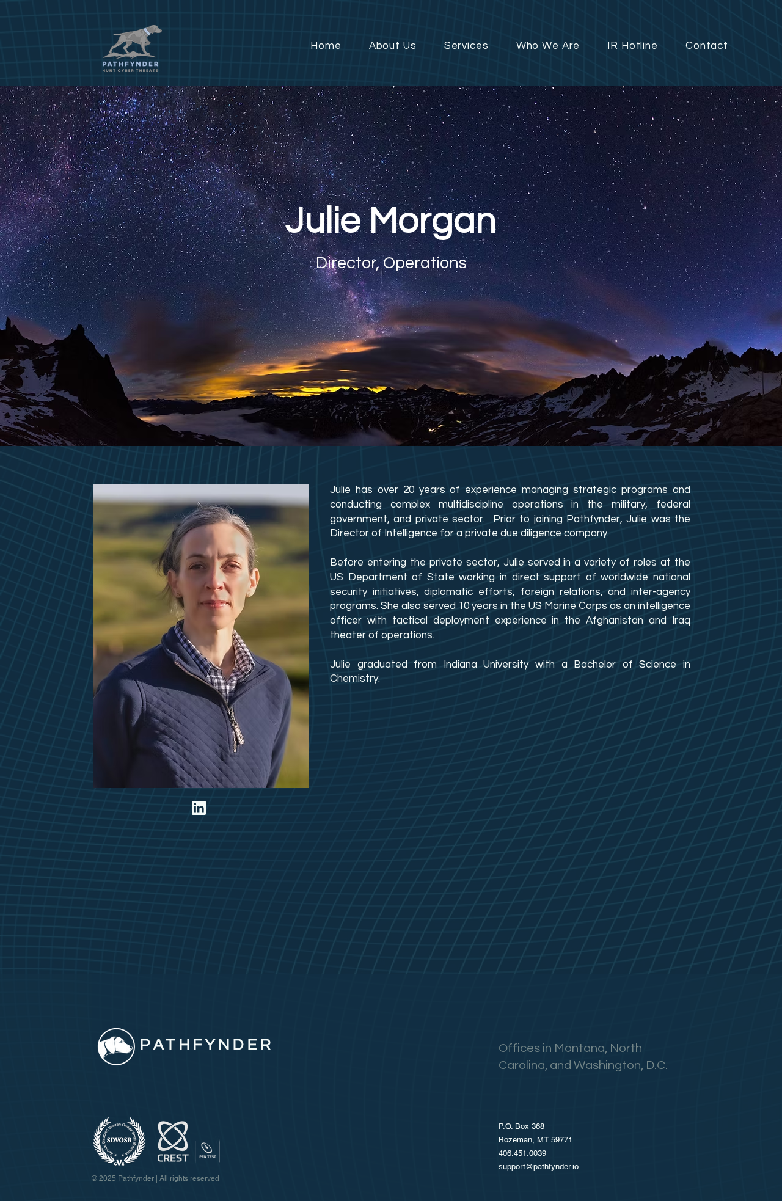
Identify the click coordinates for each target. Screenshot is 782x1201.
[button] (459, 45)
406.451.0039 (522, 1153)
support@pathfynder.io (539, 1166)
